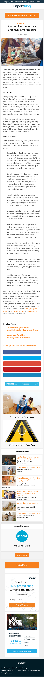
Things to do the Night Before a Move (24, 462)
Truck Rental (21, 670)
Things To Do (22, 23)
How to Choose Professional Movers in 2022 (26, 498)
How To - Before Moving (24, 457)
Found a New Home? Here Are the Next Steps (25, 517)
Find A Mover (22, 565)
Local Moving (5, 668)
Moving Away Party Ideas (16, 335)
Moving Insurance (7, 673)
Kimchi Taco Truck (17, 311)
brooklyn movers (19, 346)
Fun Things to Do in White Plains (19, 337)
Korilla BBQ (32, 311)
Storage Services (34, 670)
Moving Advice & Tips (24, 467)
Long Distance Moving (19, 668)
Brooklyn (7, 346)
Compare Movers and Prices (22, 15)
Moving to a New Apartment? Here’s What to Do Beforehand (18, 486)
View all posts (22, 555)
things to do (31, 346)
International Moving (8, 670)
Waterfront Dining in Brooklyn (18, 327)
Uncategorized (21, 495)
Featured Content (22, 478)
